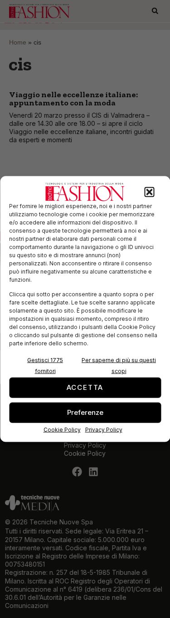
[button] (149, 192)
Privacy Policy (103, 429)
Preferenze (85, 412)
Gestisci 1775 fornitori (45, 365)
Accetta (85, 387)
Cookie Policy (62, 429)
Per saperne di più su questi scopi (119, 365)
